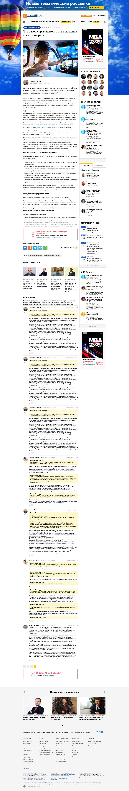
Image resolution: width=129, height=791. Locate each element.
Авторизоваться (41, 237)
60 (103, 715)
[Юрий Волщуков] (101, 76)
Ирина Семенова (41, 302)
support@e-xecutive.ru (63, 778)
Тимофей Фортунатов (92, 150)
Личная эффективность (45, 748)
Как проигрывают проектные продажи (92, 174)
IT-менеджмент (76, 746)
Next (105, 692)
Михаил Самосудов (54, 304)
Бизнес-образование (53, 22)
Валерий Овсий (28, 304)
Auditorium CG (90, 256)
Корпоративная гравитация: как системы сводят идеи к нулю (91, 718)
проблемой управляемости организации (47, 127)
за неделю (86, 170)
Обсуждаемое (99, 165)
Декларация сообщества (52, 732)
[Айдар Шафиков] (101, 82)
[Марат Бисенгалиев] (95, 82)
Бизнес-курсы (59, 750)
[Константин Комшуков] (89, 82)
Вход (94, 15)
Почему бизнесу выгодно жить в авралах (94, 182)
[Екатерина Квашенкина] (83, 87)
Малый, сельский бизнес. (94, 275)
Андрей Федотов (67, 304)
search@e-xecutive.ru (67, 773)
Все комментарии (92, 160)
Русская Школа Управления (94, 235)
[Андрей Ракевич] (95, 76)
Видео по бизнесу (60, 759)
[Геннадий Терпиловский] (95, 93)
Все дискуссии (92, 326)
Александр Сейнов (54, 302)
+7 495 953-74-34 (97, 773)
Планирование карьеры (45, 750)
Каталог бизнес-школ (61, 761)
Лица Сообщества (27, 741)
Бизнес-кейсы (59, 752)
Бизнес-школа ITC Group (93, 226)
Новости (82, 22)
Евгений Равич (57, 301)
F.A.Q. (33, 732)
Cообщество (27, 738)
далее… (33, 350)
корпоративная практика (35, 255)
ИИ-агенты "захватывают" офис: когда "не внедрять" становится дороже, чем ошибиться (94, 300)
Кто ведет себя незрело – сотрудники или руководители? (94, 147)
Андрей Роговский (29, 302)
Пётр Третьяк (90, 194)
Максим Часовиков (45, 301)
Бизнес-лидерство (76, 741)
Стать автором (86, 15)
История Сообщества (28, 746)
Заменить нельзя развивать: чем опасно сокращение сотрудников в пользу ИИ (95, 201)
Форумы (89, 22)
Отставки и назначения (29, 761)
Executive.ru (32, 775)
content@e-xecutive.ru (62, 777)
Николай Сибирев (91, 303)
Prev (24, 692)
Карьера (42, 22)
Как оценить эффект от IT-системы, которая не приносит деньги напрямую (94, 192)
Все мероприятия (92, 266)
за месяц (96, 170)
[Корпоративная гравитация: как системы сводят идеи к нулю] (92, 705)
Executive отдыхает (28, 750)
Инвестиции (91, 748)
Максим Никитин (66, 302)
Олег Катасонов (91, 316)
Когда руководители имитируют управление (63, 718)
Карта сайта (54, 779)
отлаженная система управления (33, 101)
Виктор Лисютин (91, 204)
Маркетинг (74, 748)
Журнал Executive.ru (28, 748)
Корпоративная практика (31, 715)
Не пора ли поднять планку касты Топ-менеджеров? (94, 287)
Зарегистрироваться (54, 237)
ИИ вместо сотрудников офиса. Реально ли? (93, 313)
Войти (38, 675)
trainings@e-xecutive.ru (69, 774)
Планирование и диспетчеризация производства (92, 230)
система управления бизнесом (52, 255)
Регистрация (102, 15)
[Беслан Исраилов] (83, 76)
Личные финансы (92, 743)
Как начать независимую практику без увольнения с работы (94, 211)
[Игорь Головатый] (95, 87)
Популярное (86, 165)
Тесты (57, 756)
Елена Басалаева (91, 289)
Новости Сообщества (28, 766)
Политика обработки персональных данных (34, 779)
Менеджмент (66, 22)
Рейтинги (58, 748)
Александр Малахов (92, 108)
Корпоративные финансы (94, 741)
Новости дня (26, 757)
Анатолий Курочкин (92, 277)
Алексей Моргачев (91, 177)
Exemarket (74, 754)
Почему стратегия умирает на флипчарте (94, 118)
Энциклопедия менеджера (79, 756)
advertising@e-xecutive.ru (62, 775)
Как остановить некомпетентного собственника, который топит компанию (56, 286)
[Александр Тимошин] (83, 82)
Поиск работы (42, 743)
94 (75, 715)
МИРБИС (96, 22)
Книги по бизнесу (60, 754)
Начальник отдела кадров (95, 237)
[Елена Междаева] (101, 87)
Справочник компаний (45, 754)
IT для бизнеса (76, 752)
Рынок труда (42, 746)
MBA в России (59, 743)
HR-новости (26, 768)
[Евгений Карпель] (89, 76)
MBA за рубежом (60, 746)
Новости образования (28, 763)
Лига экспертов (27, 743)
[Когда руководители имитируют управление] (64, 705)
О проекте (26, 732)
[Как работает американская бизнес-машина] (36, 705)
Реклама (39, 732)
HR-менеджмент (43, 741)
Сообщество (34, 22)
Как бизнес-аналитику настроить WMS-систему (94, 106)
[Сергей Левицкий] (89, 93)
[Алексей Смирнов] (83, 93)
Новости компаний (28, 759)
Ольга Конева (90, 214)
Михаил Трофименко (41, 304)
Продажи (74, 750)
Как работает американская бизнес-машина (42, 284)
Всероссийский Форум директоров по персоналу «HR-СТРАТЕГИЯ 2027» (95, 260)
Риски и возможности (93, 746)
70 (47, 715)
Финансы (75, 22)
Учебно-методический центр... (95, 243)
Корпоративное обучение (62, 741)
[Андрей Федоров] (89, 87)
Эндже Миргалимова (92, 185)
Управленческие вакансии (46, 752)
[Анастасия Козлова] (101, 93)
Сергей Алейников (69, 301)
